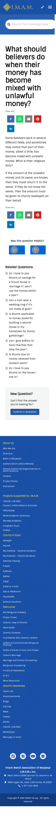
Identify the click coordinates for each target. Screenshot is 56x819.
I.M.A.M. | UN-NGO (12, 501)
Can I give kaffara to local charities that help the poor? (21, 345)
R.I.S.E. (6, 676)
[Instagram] (23, 756)
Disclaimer (8, 486)
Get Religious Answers (14, 612)
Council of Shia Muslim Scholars (20, 505)
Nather (6, 576)
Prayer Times (10, 617)
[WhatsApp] (43, 756)
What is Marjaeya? (12, 459)
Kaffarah (7, 571)
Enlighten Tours (11, 526)
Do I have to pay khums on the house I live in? (22, 373)
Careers (7, 476)
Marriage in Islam (12, 737)
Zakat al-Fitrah (10, 586)
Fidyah (6, 566)
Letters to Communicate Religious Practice (21, 644)
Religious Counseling (14, 665)
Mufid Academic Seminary (16, 516)
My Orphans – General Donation (19, 551)
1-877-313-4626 (30, 785)
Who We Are (9, 448)
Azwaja (6, 530)
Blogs (6, 701)
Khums (6, 546)
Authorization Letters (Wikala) (18, 464)
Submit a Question (25, 411)
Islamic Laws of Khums (15, 622)
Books (6, 722)
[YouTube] (33, 756)
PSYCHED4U (9, 510)
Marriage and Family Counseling (20, 660)
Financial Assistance (14, 670)
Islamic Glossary (12, 633)
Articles (7, 706)
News (5, 712)
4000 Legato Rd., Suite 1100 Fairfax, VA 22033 (30, 782)
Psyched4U (8, 597)
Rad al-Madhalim (12, 592)
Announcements (11, 696)
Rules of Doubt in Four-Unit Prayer (21, 650)
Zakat (6, 581)
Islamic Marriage (12, 655)
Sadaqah (7, 540)
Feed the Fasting (11, 561)
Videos (6, 717)
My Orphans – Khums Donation (19, 556)
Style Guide (8, 628)
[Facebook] (13, 756)
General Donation (12, 602)
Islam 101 (8, 691)
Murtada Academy (12, 521)
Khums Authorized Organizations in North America (21, 470)
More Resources (11, 681)
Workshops (9, 732)
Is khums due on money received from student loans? (22, 359)
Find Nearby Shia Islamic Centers (20, 638)
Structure (8, 453)
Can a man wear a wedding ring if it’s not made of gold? (20, 305)
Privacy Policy (10, 481)
